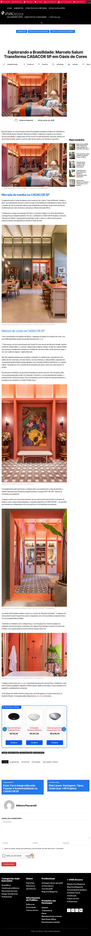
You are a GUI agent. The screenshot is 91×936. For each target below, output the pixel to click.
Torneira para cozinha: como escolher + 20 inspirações (80, 164)
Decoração (36, 762)
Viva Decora (6, 2)
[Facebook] (68, 910)
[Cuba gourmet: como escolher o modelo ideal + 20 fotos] (72, 155)
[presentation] (4, 729)
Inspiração (29, 2)
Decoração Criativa (50, 762)
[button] (41, 22)
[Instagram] (73, 910)
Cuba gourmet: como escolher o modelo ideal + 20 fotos (82, 155)
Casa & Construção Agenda (62, 31)
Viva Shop (39, 2)
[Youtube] (81, 910)
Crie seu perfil (47, 889)
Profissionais (7, 897)
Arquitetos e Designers (39, 31)
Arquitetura (14, 762)
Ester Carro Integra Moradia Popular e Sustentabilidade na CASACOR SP (20, 788)
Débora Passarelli (26, 120)
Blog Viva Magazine (49, 892)
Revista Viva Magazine (76, 884)
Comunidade (18, 2)
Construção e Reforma (39, 752)
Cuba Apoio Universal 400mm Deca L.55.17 (34, 730)
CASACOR (25, 762)
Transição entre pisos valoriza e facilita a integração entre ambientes (81, 173)
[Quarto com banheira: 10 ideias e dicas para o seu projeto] (72, 182)
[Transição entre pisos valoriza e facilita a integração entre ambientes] (72, 173)
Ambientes (22, 31)
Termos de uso (32, 910)
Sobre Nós (30, 883)
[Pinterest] (77, 910)
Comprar (13, 743)
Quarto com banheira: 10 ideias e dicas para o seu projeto (82, 183)
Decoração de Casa (9, 891)
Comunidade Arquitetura (77, 890)
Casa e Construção (66, 2)
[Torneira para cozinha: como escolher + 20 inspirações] (72, 164)
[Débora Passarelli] (16, 120)
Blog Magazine (51, 2)
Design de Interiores (10, 894)
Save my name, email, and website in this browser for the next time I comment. (34, 848)
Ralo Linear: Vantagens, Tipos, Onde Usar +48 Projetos (66, 787)
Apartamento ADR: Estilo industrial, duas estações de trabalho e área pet (82, 146)
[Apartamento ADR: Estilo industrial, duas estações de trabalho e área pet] (72, 146)
